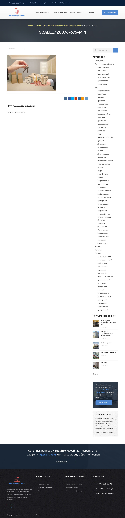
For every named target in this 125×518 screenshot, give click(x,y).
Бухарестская (102, 104)
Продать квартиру (77, 12)
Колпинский (102, 273)
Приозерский (102, 81)
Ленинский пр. (103, 147)
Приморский (102, 300)
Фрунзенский (102, 306)
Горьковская (102, 111)
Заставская (102, 127)
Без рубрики (99, 61)
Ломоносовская (103, 154)
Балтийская (102, 94)
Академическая (103, 91)
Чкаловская (101, 240)
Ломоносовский (103, 77)
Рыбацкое (101, 207)
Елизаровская (102, 124)
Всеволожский (103, 67)
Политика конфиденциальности (77, 491)
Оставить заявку (110, 12)
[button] (115, 50)
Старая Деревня (103, 214)
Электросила (102, 243)
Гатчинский (102, 71)
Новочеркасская (103, 164)
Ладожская (101, 144)
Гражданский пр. (103, 114)
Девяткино (101, 117)
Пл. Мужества (102, 184)
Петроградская (103, 181)
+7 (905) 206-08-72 (16, 3)
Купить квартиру (42, 12)
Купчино (100, 141)
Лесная (100, 151)
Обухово (100, 167)
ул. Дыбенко (102, 227)
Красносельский (103, 280)
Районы (98, 253)
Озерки (100, 171)
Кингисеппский (103, 74)
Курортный (101, 283)
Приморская (102, 201)
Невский (100, 290)
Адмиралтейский (104, 257)
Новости (98, 247)
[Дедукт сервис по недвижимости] (17, 12)
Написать (103, 402)
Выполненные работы (74, 484)
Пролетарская (102, 204)
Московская (102, 157)
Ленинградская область (104, 64)
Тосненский (102, 84)
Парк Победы (102, 174)
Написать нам (61, 462)
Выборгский (102, 263)
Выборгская (102, 107)
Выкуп (91, 12)
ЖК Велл (104, 363)
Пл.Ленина (101, 187)
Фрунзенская (102, 230)
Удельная (101, 223)
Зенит (99, 134)
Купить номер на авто (45, 487)
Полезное (98, 250)
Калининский (102, 267)
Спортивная (102, 211)
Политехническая (104, 191)
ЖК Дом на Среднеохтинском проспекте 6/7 (107, 334)
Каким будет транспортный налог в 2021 (108, 323)
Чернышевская (103, 237)
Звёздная (101, 131)
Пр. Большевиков (103, 194)
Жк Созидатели (106, 343)
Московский (102, 287)
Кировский (101, 270)
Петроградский (103, 293)
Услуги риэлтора (60, 12)
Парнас (100, 177)
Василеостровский (104, 260)
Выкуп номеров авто (45, 491)
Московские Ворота (105, 161)
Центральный (102, 310)
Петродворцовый (104, 296)
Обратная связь (72, 487)
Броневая (101, 101)
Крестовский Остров (105, 137)
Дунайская (101, 121)
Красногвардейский (105, 277)
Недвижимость (43, 484)
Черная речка (102, 233)
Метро (97, 87)
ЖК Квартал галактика (108, 353)
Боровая (100, 97)
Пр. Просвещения (104, 197)
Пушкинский (102, 303)
